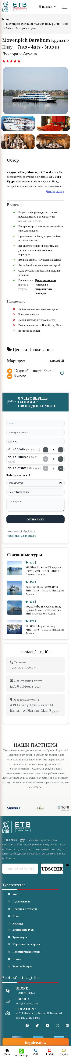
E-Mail (50, 1054)
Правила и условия (24, 908)
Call (35, 1054)
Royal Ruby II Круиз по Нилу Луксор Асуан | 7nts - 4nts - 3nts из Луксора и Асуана (43, 610)
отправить (35, 519)
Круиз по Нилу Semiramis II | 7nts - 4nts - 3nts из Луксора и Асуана (45, 590)
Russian (47, 6)
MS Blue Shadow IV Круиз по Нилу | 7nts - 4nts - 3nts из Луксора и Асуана (44, 571)
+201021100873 (25, 993)
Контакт (17, 923)
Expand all (57, 360)
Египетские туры (23, 929)
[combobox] (11, 441)
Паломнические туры (26, 951)
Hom (7, 1054)
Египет (16, 959)
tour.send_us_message (21, 535)
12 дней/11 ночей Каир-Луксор (33, 373)
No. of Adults (24, 449)
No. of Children (23, 459)
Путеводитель (21, 901)
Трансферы (19, 937)
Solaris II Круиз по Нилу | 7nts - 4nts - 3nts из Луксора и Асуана (45, 629)
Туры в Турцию (22, 966)
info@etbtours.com (27, 1003)
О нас (16, 916)
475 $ (33, 621)
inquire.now (35, 1042)
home (5, 19)
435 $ (33, 582)
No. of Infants (25, 468)
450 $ (33, 562)
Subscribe (52, 869)
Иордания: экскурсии (26, 944)
